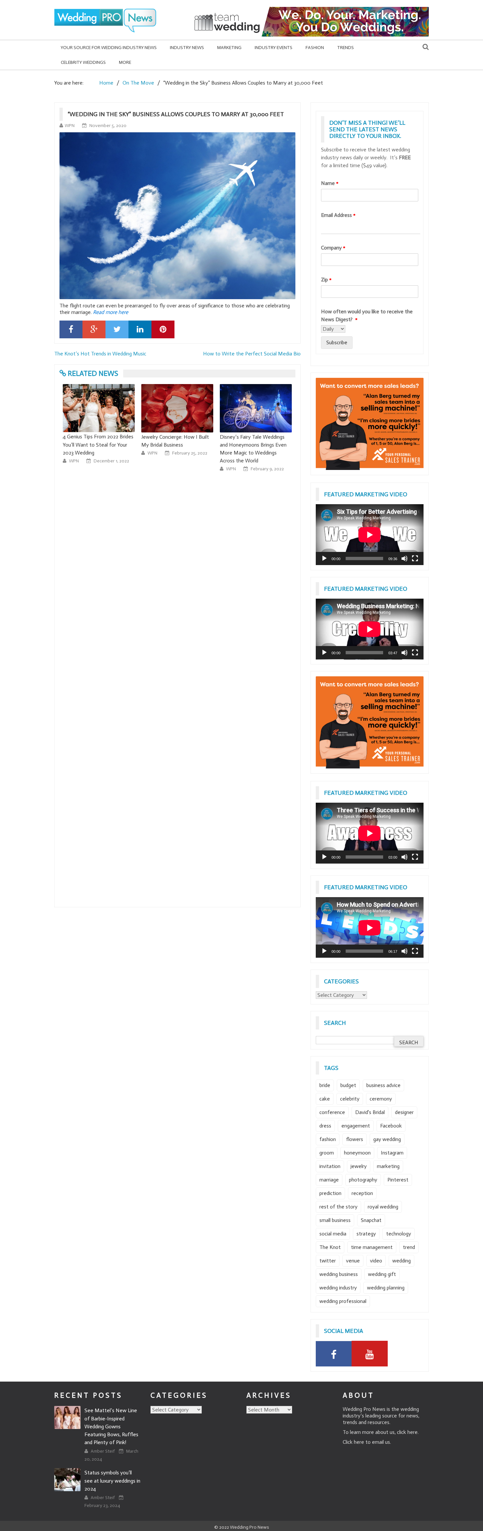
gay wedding (387, 1139)
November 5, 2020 (107, 125)
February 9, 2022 (188, 469)
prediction (330, 1193)
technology (398, 1234)
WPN (70, 125)
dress (325, 1126)
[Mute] (404, 558)
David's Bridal (370, 1112)
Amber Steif (103, 1451)
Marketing (229, 47)
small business (335, 1220)
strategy (366, 1234)
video (376, 1261)
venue (353, 1261)
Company (333, 248)
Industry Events (273, 47)
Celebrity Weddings (83, 62)
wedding (401, 1261)
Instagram (392, 1153)
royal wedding (383, 1207)
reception (362, 1193)
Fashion (315, 47)
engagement (355, 1126)
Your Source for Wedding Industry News (109, 47)
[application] (370, 534)
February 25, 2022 (111, 453)
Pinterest (397, 1180)
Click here (353, 1442)
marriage (329, 1180)
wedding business (338, 1274)
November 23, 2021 (270, 453)
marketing (388, 1166)
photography (363, 1180)
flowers (354, 1139)
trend (409, 1247)
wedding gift (382, 1274)
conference (332, 1112)
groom (326, 1153)
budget (348, 1085)
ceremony (381, 1099)
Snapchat (371, 1220)
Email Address (338, 215)
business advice (383, 1085)
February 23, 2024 (102, 1505)
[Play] (324, 558)
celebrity (349, 1099)
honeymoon (357, 1153)
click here (407, 1432)
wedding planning (385, 1287)
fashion (327, 1139)
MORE (125, 62)
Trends (345, 47)
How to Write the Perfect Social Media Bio (252, 353)
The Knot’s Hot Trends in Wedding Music (100, 353)
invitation (329, 1166)
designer (404, 1112)
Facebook (391, 1126)
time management (372, 1247)
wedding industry (338, 1287)
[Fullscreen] (415, 558)
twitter (327, 1261)
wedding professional (342, 1301)
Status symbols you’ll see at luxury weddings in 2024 (112, 1480)
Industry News (187, 47)
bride (324, 1085)
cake (324, 1099)
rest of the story (338, 1207)
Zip (326, 279)
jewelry (359, 1166)
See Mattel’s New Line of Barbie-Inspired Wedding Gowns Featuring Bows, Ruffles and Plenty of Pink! (111, 1426)
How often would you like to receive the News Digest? (367, 315)
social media (332, 1234)
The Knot (330, 1247)
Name (329, 183)
